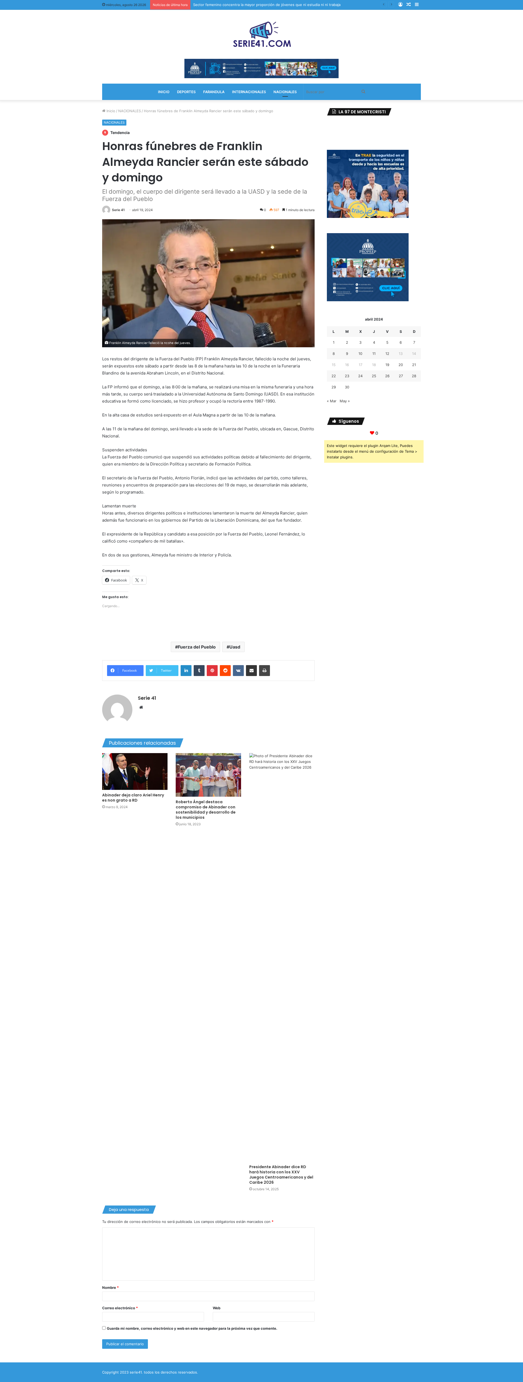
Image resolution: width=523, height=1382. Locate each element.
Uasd (234, 647)
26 (387, 376)
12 (387, 353)
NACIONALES (285, 92)
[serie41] (261, 34)
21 (414, 365)
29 (334, 387)
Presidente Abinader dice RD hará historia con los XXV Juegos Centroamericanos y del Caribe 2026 (281, 1174)
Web (216, 1308)
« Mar (331, 401)
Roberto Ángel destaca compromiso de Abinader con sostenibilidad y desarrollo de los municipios (206, 809)
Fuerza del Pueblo (197, 647)
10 (360, 353)
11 (374, 353)
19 (387, 365)
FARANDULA (213, 92)
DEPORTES (186, 92)
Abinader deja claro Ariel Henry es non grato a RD (133, 797)
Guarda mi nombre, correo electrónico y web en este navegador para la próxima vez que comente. (192, 1328)
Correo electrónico (120, 1308)
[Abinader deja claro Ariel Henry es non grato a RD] (135, 771)
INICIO (163, 92)
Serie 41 (118, 210)
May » (345, 401)
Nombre (110, 1287)
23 (347, 376)
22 (334, 376)
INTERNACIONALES (249, 92)
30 (347, 387)
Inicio (110, 111)
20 (401, 365)
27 (401, 376)
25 (374, 376)
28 (414, 376)
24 (360, 376)
